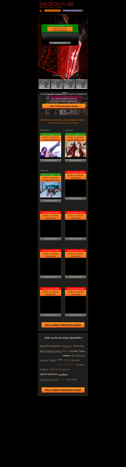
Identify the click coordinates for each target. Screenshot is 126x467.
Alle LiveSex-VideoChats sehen (63, 325)
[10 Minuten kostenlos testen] (42, 10)
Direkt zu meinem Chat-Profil (76, 176)
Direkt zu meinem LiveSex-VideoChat (60, 29)
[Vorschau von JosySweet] (75, 156)
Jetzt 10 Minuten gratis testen (64, 106)
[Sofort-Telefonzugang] (43, 10)
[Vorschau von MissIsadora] (50, 156)
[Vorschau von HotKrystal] (50, 197)
